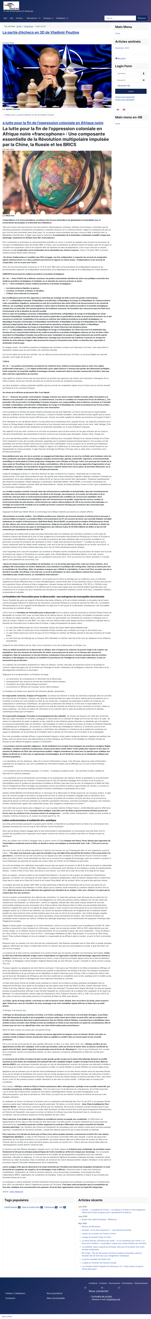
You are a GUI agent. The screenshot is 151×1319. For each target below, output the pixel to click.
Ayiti (5, 18)
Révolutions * (32, 18)
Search (143, 18)
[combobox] (120, 18)
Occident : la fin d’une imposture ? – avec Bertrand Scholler (106, 1230)
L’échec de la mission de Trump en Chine (99, 1233)
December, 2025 (122, 48)
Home (117, 33)
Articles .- (20, 18)
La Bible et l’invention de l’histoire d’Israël (99, 1263)
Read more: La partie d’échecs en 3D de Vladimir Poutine (30, 115)
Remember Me (124, 86)
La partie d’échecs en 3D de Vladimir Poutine (41, 32)
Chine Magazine (16, 1191)
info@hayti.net (113, 1299)
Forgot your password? (125, 97)
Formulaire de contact (102, 1296)
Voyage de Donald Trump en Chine (96, 1237)
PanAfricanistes (10, 1207)
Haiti (61, 1207)
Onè (11, 18)
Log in (131, 91)
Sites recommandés (56, 1298)
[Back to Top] (147, 1315)
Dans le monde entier (31, 1207)
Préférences (49, 1207)
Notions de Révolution (91, 1226)
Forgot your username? (125, 99)
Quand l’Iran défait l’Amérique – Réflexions (99, 1219)
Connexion (10, 1298)
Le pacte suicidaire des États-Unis (96, 1259)
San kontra (7, 1316)
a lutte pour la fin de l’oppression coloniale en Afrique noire (53, 123)
